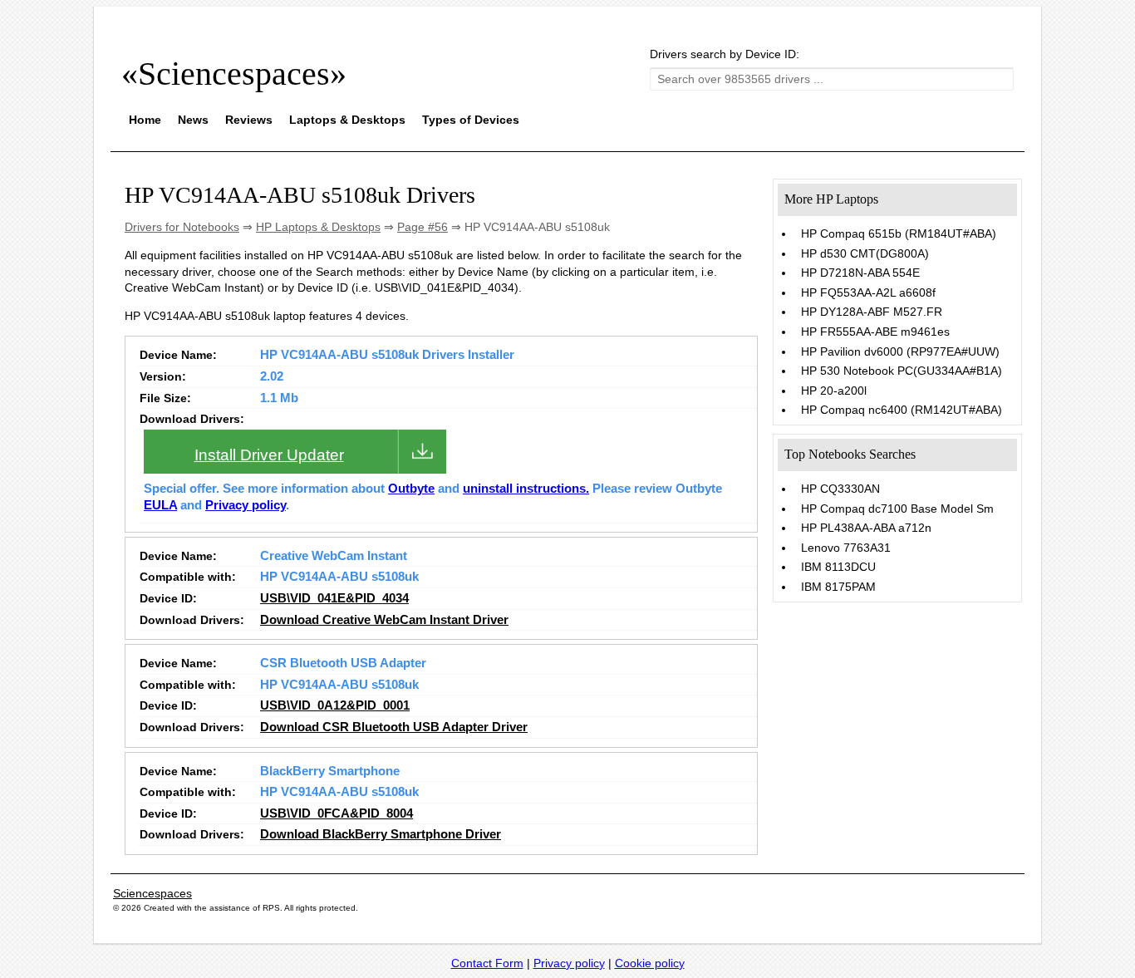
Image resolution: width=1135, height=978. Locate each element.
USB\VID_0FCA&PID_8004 (336, 813)
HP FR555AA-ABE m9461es (875, 331)
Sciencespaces (152, 893)
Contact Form (487, 963)
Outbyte (411, 488)
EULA (160, 505)
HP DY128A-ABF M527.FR (871, 311)
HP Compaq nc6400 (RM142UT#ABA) (901, 409)
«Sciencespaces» (233, 73)
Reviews (249, 119)
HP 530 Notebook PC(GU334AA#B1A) (901, 370)
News (193, 119)
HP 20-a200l (834, 390)
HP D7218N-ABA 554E (860, 272)
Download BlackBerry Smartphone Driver (380, 834)
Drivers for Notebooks (182, 226)
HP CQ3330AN (840, 488)
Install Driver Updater (269, 455)
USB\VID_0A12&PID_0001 (335, 705)
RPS (271, 907)
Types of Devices (470, 119)
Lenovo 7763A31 (846, 547)
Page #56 (422, 226)
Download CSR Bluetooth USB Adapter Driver (394, 727)
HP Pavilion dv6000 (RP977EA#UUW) (900, 351)
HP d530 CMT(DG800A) (865, 253)
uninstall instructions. (526, 488)
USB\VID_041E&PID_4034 (334, 598)
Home (145, 119)
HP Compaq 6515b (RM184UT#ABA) (898, 233)
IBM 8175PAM (838, 586)
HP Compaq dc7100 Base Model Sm (897, 508)
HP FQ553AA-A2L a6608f (868, 292)
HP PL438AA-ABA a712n (866, 527)
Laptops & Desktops (347, 119)
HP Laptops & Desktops (318, 226)
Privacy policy (245, 505)
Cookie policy (650, 963)
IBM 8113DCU (838, 566)
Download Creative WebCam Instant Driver (384, 620)
